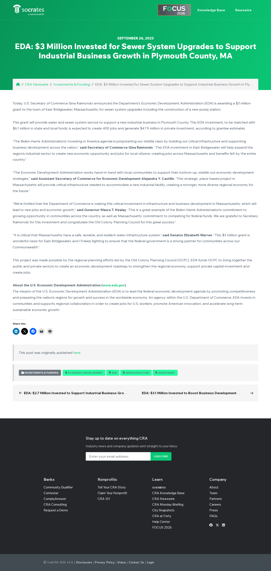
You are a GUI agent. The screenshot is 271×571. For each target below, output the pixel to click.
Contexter (51, 493)
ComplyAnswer (55, 499)
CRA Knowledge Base (168, 493)
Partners (215, 499)
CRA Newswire (36, 84)
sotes (159, 487)
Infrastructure (137, 372)
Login (150, 562)
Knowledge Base (211, 10)
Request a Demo (56, 510)
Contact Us (136, 562)
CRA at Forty (161, 516)
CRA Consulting (55, 504)
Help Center (161, 522)
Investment (166, 372)
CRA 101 (104, 499)
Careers (215, 504)
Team (213, 493)
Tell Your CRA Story (112, 487)
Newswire (243, 10)
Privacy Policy (105, 562)
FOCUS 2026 (162, 527)
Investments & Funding (71, 84)
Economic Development (85, 372)
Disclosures (84, 562)
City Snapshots (163, 510)
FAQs (213, 516)
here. (77, 352)
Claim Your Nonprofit (112, 493)
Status (121, 562)
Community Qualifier (58, 487)
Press (213, 510)
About (213, 487)
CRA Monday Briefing (167, 504)
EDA (114, 372)
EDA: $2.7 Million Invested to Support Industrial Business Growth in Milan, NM (87, 393)
